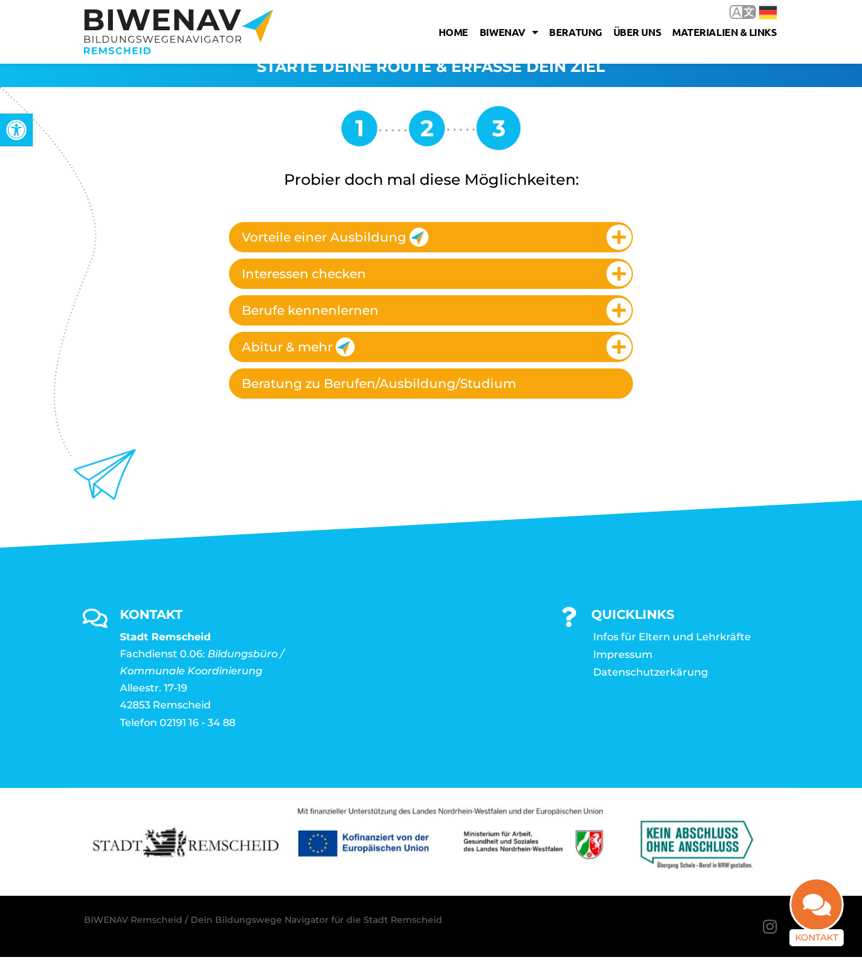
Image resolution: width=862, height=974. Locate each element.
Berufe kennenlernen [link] (310, 310)
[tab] (431, 237)
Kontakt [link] (816, 937)
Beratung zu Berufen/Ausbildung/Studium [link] (379, 383)
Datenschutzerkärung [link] (650, 672)
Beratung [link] (575, 31)
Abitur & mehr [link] (287, 347)
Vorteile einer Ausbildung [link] (324, 237)
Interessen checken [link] (304, 273)
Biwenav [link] (503, 31)
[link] (16, 130)
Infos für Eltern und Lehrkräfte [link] (672, 637)
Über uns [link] (637, 31)
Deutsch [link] (759, 11)
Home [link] (453, 31)
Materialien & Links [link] (724, 31)
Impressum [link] (622, 654)
